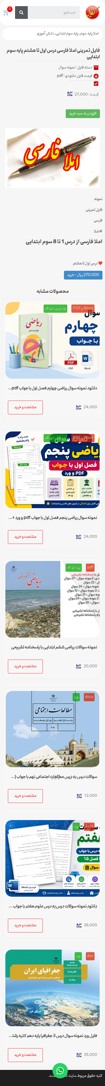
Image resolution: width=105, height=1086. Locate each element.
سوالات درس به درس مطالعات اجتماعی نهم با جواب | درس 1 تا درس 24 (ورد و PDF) (56, 779)
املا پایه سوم (89, 33)
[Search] (21, 12)
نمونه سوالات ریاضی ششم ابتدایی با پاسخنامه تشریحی (54, 647)
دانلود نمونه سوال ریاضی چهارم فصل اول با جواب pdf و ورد (53, 390)
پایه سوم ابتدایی (67, 33)
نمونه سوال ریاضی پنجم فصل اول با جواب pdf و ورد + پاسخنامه (54, 520)
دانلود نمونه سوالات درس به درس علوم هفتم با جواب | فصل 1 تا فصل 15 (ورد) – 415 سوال (54, 908)
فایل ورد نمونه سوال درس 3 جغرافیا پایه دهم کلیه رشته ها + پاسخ (53, 1038)
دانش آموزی (45, 33)
